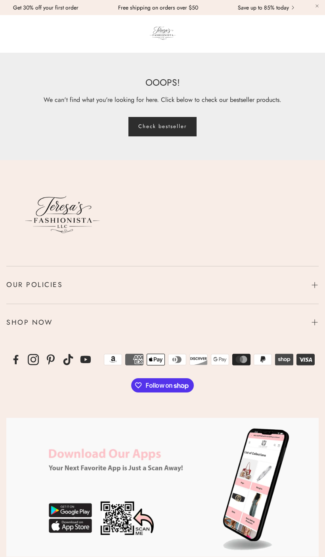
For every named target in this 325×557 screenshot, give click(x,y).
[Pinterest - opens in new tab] (50, 359)
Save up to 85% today (257, 7)
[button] (10, 33)
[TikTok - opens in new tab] (68, 359)
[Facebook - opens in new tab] (15, 359)
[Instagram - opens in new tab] (33, 359)
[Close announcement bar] (317, 6)
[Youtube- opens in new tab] (85, 359)
